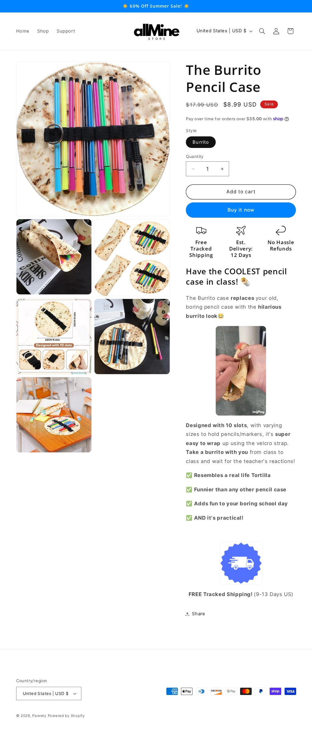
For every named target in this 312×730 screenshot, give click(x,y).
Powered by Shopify (66, 716)
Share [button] (198, 613)
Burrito (201, 142)
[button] (262, 31)
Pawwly (39, 716)
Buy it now (241, 210)
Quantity (195, 156)
